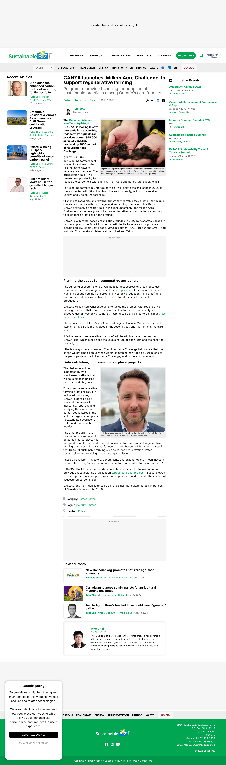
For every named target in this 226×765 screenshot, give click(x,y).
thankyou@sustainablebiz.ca (199, 744)
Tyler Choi (34, 96)
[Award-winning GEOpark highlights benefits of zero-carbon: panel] (17, 152)
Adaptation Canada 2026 (185, 86)
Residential (47, 132)
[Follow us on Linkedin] (171, 67)
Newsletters (121, 55)
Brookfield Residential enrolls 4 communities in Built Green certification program (42, 119)
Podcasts (144, 55)
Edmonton (50, 135)
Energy (104, 67)
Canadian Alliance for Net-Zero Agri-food (80, 121)
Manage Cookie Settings (33, 743)
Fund (32, 100)
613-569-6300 (206, 741)
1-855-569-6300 (205, 738)
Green (92, 499)
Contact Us (146, 760)
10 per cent (124, 290)
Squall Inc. (209, 750)
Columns (164, 55)
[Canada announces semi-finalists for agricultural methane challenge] (73, 593)
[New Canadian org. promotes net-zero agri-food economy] (73, 576)
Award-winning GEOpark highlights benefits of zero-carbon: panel (41, 153)
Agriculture (80, 100)
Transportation (122, 67)
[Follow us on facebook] (164, 67)
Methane (112, 595)
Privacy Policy (94, 760)
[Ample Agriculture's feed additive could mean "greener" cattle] (73, 611)
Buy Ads (189, 67)
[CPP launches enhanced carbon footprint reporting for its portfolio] (17, 88)
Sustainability (36, 135)
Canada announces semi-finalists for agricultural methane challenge (121, 589)
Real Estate (88, 67)
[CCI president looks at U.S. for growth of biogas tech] (17, 184)
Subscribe (187, 55)
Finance (141, 67)
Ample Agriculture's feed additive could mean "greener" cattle (126, 607)
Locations (68, 67)
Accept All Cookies (33, 734)
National (122, 595)
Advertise (76, 55)
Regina (42, 196)
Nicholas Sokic (94, 577)
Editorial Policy (112, 760)
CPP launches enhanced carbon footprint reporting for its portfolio (42, 87)
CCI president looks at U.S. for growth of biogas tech (41, 183)
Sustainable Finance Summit (187, 134)
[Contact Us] (177, 67)
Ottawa (128, 577)
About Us (79, 760)
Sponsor (96, 55)
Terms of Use (130, 760)
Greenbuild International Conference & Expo (193, 104)
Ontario (42, 167)
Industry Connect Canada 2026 (189, 120)
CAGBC (33, 167)
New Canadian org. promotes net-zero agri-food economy (120, 571)
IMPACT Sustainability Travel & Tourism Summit (189, 151)
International (125, 612)
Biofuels (33, 196)
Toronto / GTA (43, 100)
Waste (154, 67)
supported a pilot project (127, 472)
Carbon (45, 96)
